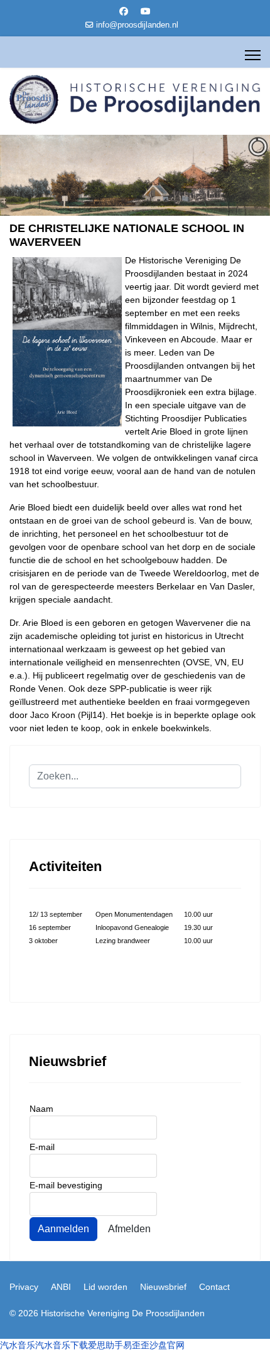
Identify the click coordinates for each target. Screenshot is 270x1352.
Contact (214, 1287)
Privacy (23, 1287)
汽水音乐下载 (61, 1345)
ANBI (61, 1287)
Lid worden (105, 1287)
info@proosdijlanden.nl (137, 25)
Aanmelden (63, 1228)
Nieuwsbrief (163, 1287)
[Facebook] (123, 11)
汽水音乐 (17, 1345)
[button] (231, 175)
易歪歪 (136, 1345)
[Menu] (253, 55)
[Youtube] (146, 11)
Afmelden (129, 1228)
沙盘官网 (167, 1345)
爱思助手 (105, 1345)
